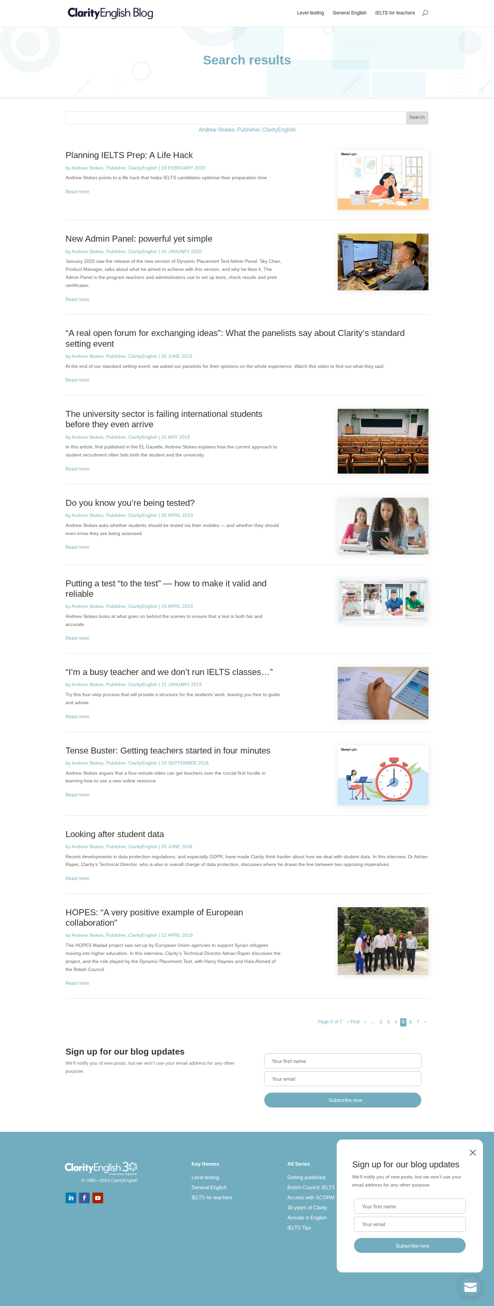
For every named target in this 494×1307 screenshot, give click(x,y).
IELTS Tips (299, 1227)
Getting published (306, 1177)
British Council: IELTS (311, 1187)
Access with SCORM (311, 1197)
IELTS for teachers (395, 13)
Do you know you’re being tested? (130, 503)
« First (353, 1022)
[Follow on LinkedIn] (71, 1198)
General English (350, 13)
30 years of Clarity (307, 1207)
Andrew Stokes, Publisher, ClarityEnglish (114, 168)
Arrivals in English (307, 1217)
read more (77, 192)
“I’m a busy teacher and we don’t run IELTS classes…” (169, 672)
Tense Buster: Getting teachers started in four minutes (168, 750)
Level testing (310, 13)
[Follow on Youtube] (97, 1198)
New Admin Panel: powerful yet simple (139, 239)
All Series (298, 1164)
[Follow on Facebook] (84, 1198)
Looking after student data (115, 834)
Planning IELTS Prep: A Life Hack (129, 155)
